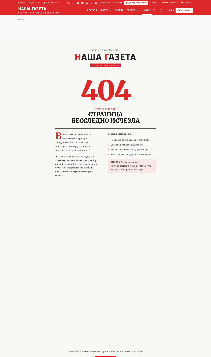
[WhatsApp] (73, 3)
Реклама (153, 3)
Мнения (119, 10)
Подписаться (186, 3)
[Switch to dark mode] (161, 10)
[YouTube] (82, 3)
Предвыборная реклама (136, 3)
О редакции (105, 3)
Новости (92, 10)
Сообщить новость (169, 3)
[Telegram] (78, 3)
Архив (147, 10)
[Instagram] (68, 3)
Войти (171, 10)
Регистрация (184, 10)
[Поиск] (154, 10)
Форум (104, 10)
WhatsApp (117, 3)
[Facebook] (96, 3)
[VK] (87, 3)
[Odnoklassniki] (91, 3)
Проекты (132, 10)
